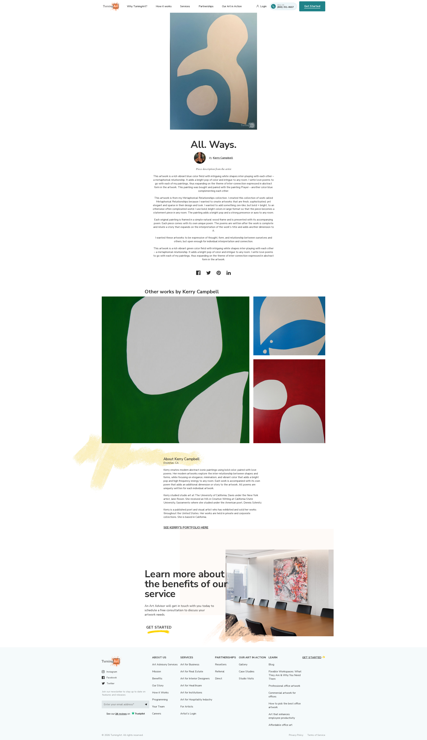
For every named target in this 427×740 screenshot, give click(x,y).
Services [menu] (185, 6)
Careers (156, 713)
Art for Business (189, 664)
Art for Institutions (191, 692)
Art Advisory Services (165, 664)
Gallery (243, 664)
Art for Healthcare (191, 685)
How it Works (160, 692)
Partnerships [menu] (206, 6)
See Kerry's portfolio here (185, 528)
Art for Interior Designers (195, 678)
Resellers (221, 664)
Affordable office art (280, 725)
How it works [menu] (164, 6)
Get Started (312, 6)
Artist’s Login (188, 713)
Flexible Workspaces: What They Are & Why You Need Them (285, 675)
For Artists (186, 706)
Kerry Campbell (223, 158)
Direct (218, 678)
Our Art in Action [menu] (232, 6)
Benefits (157, 678)
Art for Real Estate (191, 671)
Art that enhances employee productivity (282, 716)
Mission (156, 671)
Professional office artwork (284, 686)
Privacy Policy (296, 735)
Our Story (157, 685)
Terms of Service (316, 735)
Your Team (158, 706)
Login (263, 6)
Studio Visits (246, 678)
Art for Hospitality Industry (196, 699)
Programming (160, 699)
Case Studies (246, 671)
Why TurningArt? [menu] (137, 6)
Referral (220, 671)
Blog (271, 664)
